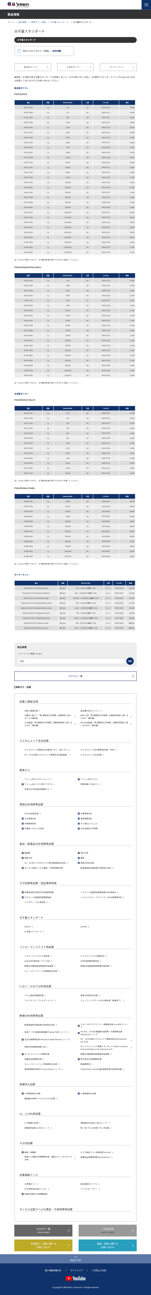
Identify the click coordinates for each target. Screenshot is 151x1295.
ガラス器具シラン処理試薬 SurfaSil (96, 1152)
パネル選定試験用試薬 (34, 995)
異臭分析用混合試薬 (89, 995)
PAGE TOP (75, 1260)
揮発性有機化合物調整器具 (35, 1194)
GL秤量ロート (30, 1184)
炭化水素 (84, 853)
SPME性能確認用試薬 (90, 961)
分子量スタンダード (59, 22)
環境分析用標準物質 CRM (35, 1046)
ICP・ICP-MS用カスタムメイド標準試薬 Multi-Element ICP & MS (104, 1040)
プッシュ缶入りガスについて (36, 779)
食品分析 (28, 858)
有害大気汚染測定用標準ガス (36, 789)
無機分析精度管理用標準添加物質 (38, 966)
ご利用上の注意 (99, 1270)
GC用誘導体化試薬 (32, 1093)
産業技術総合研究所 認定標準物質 (39, 892)
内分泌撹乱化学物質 (89, 828)
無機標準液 (85, 1064)
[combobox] (75, 661)
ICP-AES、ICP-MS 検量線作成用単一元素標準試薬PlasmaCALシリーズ (101, 1033)
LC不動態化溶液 (31, 1123)
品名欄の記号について (90, 710)
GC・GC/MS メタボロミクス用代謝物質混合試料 (45, 863)
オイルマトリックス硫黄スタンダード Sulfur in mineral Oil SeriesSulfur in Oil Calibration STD (104, 1048)
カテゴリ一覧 (75, 676)
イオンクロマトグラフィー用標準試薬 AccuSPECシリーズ (104, 1025)
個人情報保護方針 (53, 1270)
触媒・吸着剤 (30, 1152)
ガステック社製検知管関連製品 (37, 897)
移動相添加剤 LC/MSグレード (37, 1128)
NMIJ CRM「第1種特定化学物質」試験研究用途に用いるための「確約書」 (104, 716)
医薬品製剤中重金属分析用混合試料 (96, 868)
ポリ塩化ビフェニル (89, 823)
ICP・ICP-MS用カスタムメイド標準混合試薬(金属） (46, 754)
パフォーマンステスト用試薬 (36, 956)
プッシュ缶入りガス (89, 779)
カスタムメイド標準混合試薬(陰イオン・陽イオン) (46, 749)
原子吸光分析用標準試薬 (91, 1059)
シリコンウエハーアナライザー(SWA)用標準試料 (101, 897)
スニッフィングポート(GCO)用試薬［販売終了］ (101, 1000)
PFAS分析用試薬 (31, 813)
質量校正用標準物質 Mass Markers (95, 1157)
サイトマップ (76, 1270)
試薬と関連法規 (31, 710)
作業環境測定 (30, 823)
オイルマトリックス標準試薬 (36, 1054)
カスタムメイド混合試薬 (91, 754)
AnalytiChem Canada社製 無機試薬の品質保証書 (101, 1069)
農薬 (82, 858)
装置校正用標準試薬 (33, 1059)
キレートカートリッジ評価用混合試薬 (40, 971)
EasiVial (84, 926)
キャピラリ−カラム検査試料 (93, 956)
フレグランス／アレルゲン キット (39, 1000)
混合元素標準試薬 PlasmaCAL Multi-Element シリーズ (47, 1039)
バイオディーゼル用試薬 (34, 902)
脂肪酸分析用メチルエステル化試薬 (39, 1098)
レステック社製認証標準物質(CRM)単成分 (98, 892)
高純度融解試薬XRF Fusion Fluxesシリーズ (42, 1069)
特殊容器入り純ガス (89, 784)
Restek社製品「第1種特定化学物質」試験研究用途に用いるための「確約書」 (104, 724)
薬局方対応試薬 (87, 863)
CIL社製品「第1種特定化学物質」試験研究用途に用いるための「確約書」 (48, 724)
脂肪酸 (27, 853)
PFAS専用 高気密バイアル (35, 1189)
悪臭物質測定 (86, 818)
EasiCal (27, 926)
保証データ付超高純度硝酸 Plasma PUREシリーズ (45, 1032)
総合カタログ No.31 (42, 50)
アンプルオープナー (89, 1189)
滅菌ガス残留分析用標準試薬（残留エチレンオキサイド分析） (48, 1158)
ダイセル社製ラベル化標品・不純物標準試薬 (43, 868)
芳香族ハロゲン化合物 (34, 828)
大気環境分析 (30, 818)
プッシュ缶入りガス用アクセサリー (39, 784)
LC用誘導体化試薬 (88, 1093)
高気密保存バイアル (89, 1184)
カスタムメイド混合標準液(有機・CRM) (97, 749)
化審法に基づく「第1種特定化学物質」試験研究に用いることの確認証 (48, 716)
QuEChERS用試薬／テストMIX (37, 961)
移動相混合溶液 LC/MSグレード (94, 1123)
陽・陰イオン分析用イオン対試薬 (95, 1128)
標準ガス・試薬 (38, 22)
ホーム (11, 22)
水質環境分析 (86, 813)
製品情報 (22, 22)
